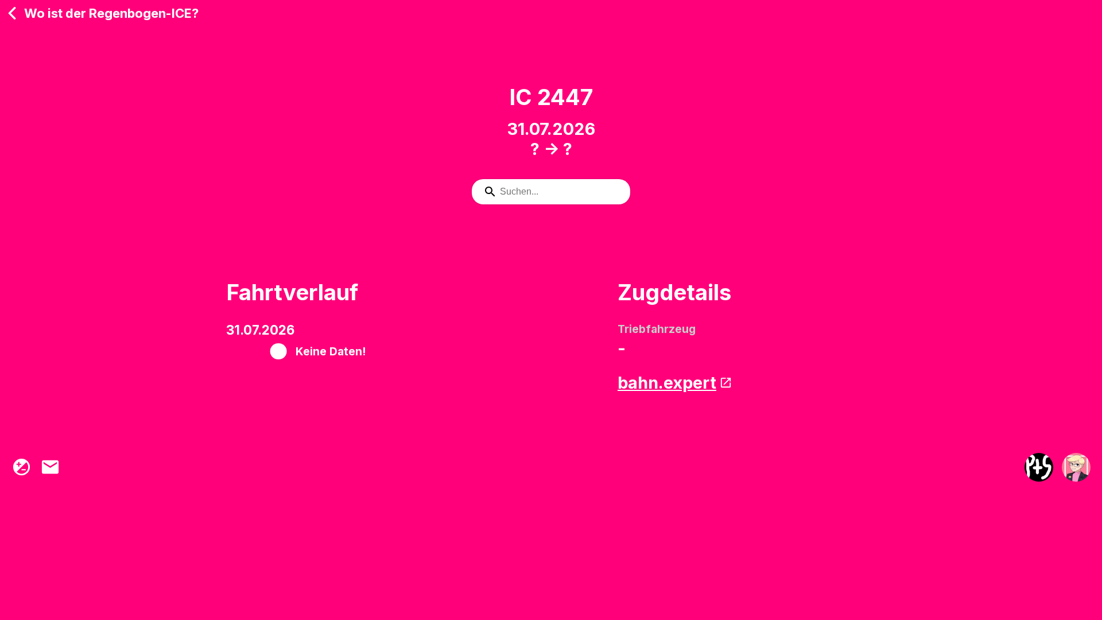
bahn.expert (667, 383)
